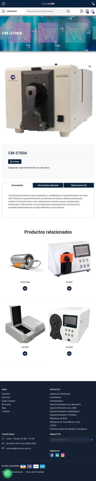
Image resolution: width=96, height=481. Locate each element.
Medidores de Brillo (58, 418)
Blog (4, 408)
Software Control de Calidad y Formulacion (68, 429)
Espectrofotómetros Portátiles (63, 415)
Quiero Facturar (8, 401)
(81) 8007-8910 (13, 443)
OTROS (53, 425)
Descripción (17, 185)
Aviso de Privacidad (35, 472)
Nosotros (6, 394)
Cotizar (15, 161)
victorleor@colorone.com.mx (18, 448)
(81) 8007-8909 (29, 443)
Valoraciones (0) (79, 185)
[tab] (17, 185)
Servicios (6, 397)
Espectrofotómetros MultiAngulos (65, 411)
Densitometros (56, 401)
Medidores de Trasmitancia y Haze (65, 422)
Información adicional (48, 185)
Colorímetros (55, 397)
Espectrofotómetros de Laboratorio (34, 168)
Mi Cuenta (6, 404)
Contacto (6, 411)
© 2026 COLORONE (10, 466)
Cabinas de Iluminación (60, 394)
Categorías (11, 11)
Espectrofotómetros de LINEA (63, 408)
